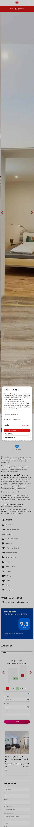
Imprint (6, 425)
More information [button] (10, 437)
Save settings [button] (9, 433)
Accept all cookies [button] (10, 430)
